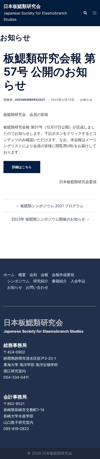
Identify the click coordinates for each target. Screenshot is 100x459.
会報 (44, 274)
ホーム (9, 274)
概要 (22, 274)
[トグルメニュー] (95, 13)
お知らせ (86, 99)
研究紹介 (40, 281)
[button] (85, 13)
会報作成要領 (63, 274)
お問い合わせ (37, 287)
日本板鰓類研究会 (22, 6)
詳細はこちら (22, 167)
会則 (33, 274)
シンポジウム (18, 281)
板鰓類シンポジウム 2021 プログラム (51, 205)
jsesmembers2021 (29, 99)
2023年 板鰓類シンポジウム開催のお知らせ (48, 219)
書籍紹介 (59, 281)
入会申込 (77, 281)
